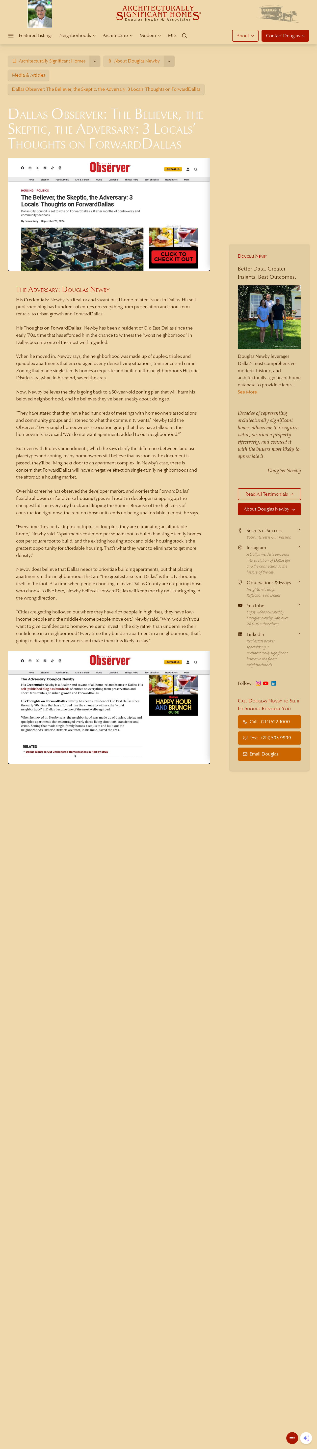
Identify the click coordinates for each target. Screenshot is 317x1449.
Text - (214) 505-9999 (270, 738)
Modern (148, 35)
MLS (172, 35)
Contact (283, 35)
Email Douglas (264, 754)
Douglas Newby (252, 256)
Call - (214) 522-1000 (270, 721)
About (243, 35)
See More (247, 392)
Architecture (115, 35)
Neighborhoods (75, 35)
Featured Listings (35, 35)
